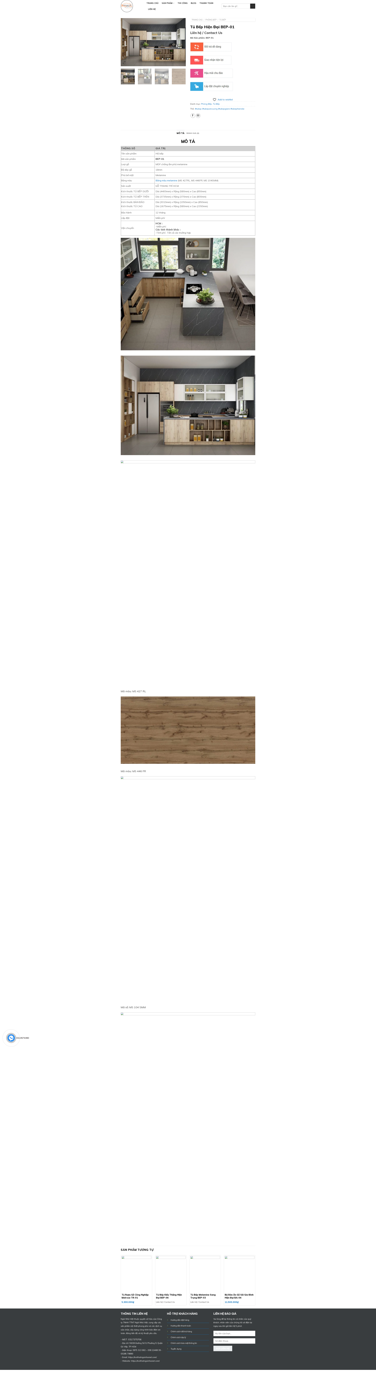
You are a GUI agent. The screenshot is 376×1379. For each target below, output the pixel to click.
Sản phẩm (167, 3)
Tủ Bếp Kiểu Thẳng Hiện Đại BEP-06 (169, 1296)
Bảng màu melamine (166, 180)
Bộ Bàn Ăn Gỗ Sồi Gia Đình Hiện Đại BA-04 (239, 1296)
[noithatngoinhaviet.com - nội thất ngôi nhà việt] (131, 6)
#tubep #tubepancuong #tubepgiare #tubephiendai (219, 108)
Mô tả (180, 133)
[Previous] (125, 42)
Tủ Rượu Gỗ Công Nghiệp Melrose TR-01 (135, 1296)
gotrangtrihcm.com (182, 1374)
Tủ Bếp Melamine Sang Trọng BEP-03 (203, 1296)
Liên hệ (152, 9)
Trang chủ (152, 3)
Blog (193, 3)
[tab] (180, 133)
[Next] (180, 42)
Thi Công (183, 3)
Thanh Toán (206, 3)
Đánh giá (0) (193, 133)
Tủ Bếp (222, 20)
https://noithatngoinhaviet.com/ (145, 1361)
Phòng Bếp (211, 20)
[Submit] (252, 6)
